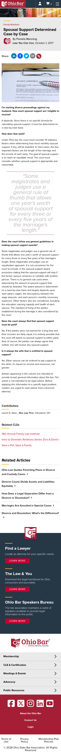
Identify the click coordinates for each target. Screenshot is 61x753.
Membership (11, 656)
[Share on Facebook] (20, 56)
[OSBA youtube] (49, 705)
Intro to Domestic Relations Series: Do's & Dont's (30, 439)
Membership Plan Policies (48, 740)
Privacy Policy (24, 740)
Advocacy (9, 682)
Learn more (17, 560)
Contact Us (30, 720)
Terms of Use (6, 740)
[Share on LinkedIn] (14, 56)
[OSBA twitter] (20, 705)
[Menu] (57, 4)
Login (31, 726)
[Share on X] (26, 56)
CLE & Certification (14, 665)
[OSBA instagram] (30, 705)
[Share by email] (32, 56)
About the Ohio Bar (30, 713)
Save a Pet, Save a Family (17, 445)
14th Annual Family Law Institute (21, 434)
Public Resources (13, 690)
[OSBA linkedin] (40, 705)
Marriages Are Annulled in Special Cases (27, 505)
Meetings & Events (14, 673)
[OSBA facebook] (11, 705)
